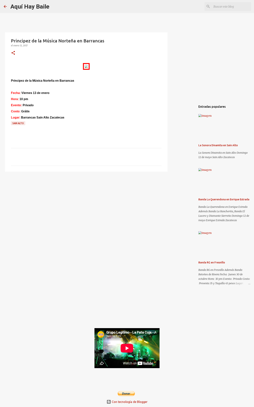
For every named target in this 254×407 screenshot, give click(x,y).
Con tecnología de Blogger (129, 401)
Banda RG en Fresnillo (211, 262)
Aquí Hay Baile (29, 6)
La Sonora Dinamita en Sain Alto (218, 145)
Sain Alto (18, 123)
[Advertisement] (86, 203)
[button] (13, 53)
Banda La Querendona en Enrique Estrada (223, 199)
